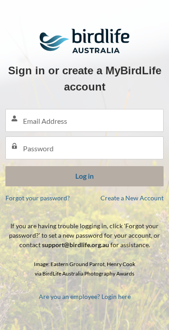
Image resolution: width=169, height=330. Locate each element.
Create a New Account (132, 198)
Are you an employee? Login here (85, 296)
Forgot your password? (37, 198)
